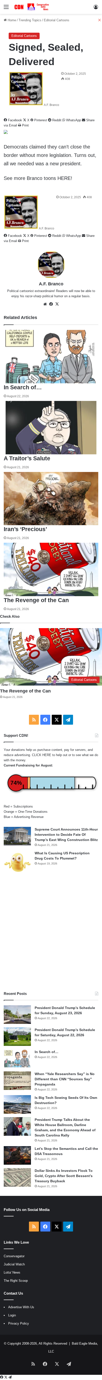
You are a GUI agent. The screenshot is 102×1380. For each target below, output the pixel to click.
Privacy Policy (18, 1323)
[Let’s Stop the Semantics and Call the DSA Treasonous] (17, 1155)
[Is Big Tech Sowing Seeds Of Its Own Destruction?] (17, 1104)
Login (12, 1315)
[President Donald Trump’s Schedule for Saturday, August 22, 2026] (17, 1036)
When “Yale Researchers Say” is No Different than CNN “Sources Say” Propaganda (65, 1079)
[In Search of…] (17, 1058)
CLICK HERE (41, 755)
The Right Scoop (16, 1280)
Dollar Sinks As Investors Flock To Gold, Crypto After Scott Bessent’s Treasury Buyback (64, 1176)
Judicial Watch (14, 1264)
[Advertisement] (51, 933)
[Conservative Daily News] (32, 6)
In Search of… (46, 1052)
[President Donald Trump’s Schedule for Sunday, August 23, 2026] (17, 1014)
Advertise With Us (21, 1307)
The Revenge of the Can (25, 691)
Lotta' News (12, 1272)
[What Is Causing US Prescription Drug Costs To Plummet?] (17, 862)
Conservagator (14, 1256)
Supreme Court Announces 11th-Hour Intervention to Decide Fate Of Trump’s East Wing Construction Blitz (66, 834)
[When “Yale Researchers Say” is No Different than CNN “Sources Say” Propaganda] (17, 1080)
